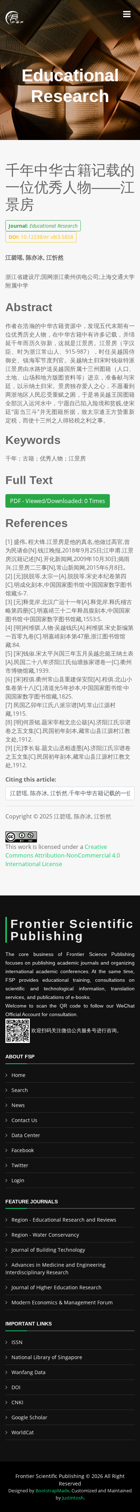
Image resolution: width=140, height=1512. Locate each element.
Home (18, 1075)
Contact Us (24, 1120)
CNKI (17, 1402)
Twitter (19, 1165)
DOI (15, 1387)
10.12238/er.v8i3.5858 (41, 236)
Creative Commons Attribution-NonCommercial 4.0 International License (62, 855)
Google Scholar (29, 1417)
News (18, 1105)
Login (17, 1180)
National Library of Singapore (46, 1357)
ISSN (17, 1342)
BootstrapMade (52, 1490)
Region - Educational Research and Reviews (63, 1219)
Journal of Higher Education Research (56, 1287)
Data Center (25, 1135)
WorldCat (22, 1432)
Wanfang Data (28, 1372)
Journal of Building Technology (48, 1249)
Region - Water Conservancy (45, 1234)
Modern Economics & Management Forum (62, 1302)
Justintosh (73, 1497)
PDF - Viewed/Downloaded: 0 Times (57, 501)
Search (19, 1090)
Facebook (22, 1150)
